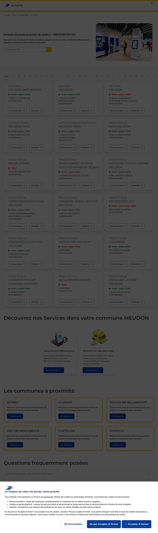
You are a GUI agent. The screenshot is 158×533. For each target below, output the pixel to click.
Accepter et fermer (138, 524)
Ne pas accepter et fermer (104, 524)
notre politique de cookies (114, 514)
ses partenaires (47, 497)
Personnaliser (75, 524)
